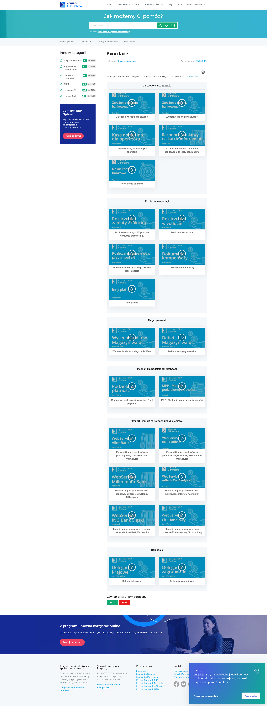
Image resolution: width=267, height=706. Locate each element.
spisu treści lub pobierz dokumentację (114, 32)
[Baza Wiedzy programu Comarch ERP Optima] (71, 5)
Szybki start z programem (71, 68)
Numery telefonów (183, 671)
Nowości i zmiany (128, 4)
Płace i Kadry (71, 96)
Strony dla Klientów (146, 674)
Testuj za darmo (73, 136)
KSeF (110, 4)
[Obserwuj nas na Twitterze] (183, 686)
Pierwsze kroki (153, 4)
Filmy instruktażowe (126, 61)
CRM (66, 84)
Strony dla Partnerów (147, 677)
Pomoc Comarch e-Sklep (149, 686)
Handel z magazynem (70, 76)
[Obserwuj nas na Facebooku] (176, 686)
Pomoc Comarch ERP (147, 680)
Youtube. (193, 76)
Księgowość (70, 90)
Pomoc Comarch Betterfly (149, 683)
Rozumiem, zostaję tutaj (206, 696)
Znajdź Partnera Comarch (187, 674)
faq (169, 4)
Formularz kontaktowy (185, 677)
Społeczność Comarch (191, 4)
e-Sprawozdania (72, 60)
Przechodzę (251, 696)
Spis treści (141, 671)
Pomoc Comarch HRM (147, 689)
